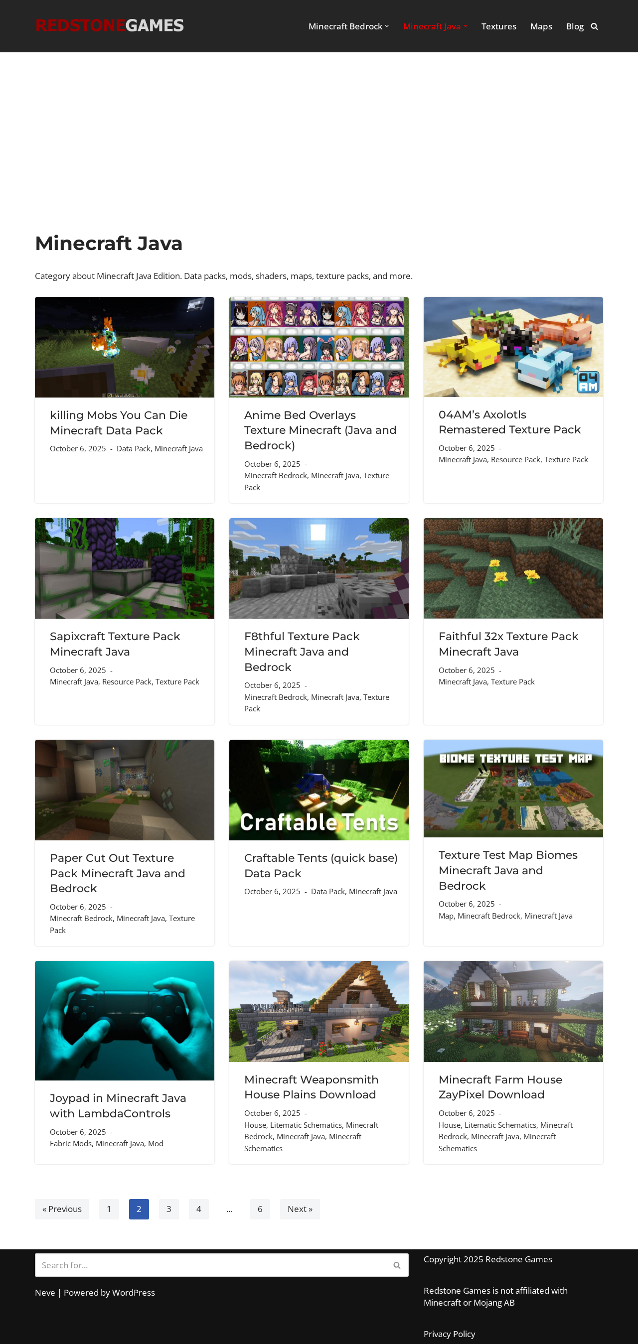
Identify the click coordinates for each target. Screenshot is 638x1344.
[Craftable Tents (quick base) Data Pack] (319, 790)
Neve (45, 1292)
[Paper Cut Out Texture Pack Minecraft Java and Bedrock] (124, 790)
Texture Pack (566, 459)
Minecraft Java (179, 448)
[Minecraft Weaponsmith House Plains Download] (319, 1011)
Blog (575, 26)
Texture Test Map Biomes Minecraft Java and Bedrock (508, 870)
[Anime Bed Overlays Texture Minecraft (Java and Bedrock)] (319, 347)
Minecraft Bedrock (275, 475)
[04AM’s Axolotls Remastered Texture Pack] (513, 347)
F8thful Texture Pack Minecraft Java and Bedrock (302, 651)
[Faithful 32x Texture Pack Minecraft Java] (513, 568)
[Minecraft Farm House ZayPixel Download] (513, 1011)
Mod (155, 1143)
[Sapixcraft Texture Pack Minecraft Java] (124, 568)
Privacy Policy (450, 1334)
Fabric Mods (71, 1143)
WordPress (133, 1292)
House (255, 1125)
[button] (387, 26)
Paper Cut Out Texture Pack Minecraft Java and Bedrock (117, 873)
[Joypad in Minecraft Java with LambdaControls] (124, 1020)
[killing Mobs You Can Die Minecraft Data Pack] (124, 347)
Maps (541, 26)
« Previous (62, 1208)
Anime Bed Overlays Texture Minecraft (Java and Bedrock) (320, 430)
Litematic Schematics (306, 1125)
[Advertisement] (319, 157)
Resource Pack (515, 459)
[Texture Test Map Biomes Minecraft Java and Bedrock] (513, 789)
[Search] (594, 26)
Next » (300, 1208)
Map (446, 916)
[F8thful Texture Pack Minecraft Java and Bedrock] (319, 568)
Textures (498, 26)
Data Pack (134, 448)
